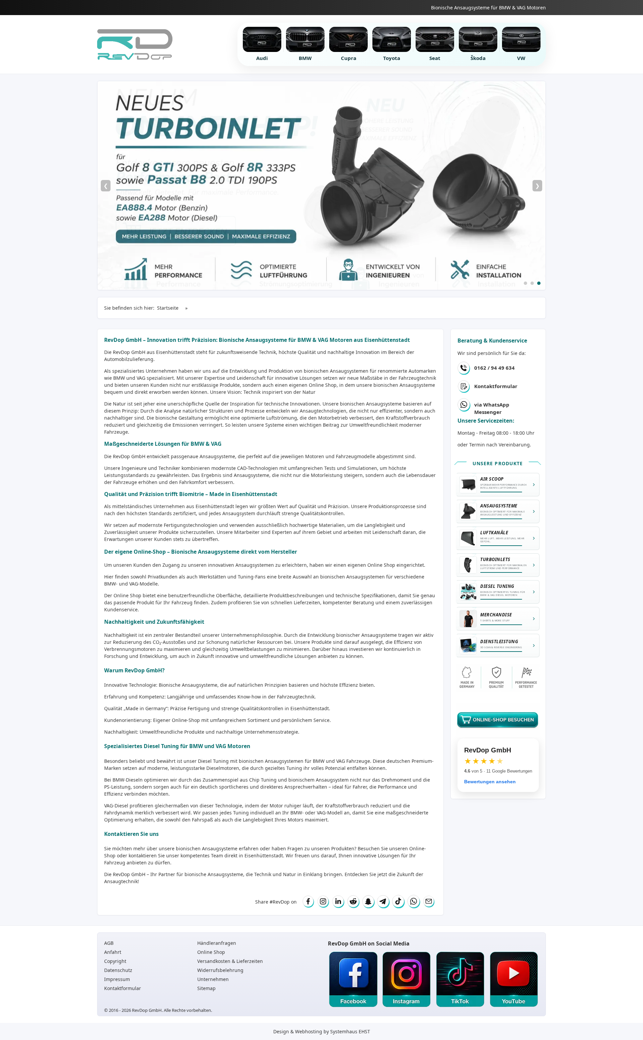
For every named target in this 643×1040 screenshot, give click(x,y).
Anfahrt (112, 952)
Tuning (241, 812)
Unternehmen (213, 979)
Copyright (115, 961)
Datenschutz (118, 970)
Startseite (167, 308)
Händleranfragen (216, 943)
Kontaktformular (495, 386)
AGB (109, 943)
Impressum (117, 979)
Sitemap (206, 988)
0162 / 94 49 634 (494, 367)
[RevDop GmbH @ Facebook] (353, 980)
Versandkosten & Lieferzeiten (230, 961)
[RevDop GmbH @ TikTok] (460, 980)
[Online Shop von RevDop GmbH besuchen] (321, 185)
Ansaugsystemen (349, 371)
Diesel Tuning (213, 761)
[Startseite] (134, 44)
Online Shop (323, 385)
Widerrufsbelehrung (220, 970)
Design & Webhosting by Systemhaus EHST (321, 1031)
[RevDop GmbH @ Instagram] (406, 980)
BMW (319, 761)
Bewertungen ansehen (490, 781)
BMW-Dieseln (128, 780)
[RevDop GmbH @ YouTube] (514, 980)
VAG (340, 761)
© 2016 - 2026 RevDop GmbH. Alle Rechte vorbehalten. (158, 1010)
